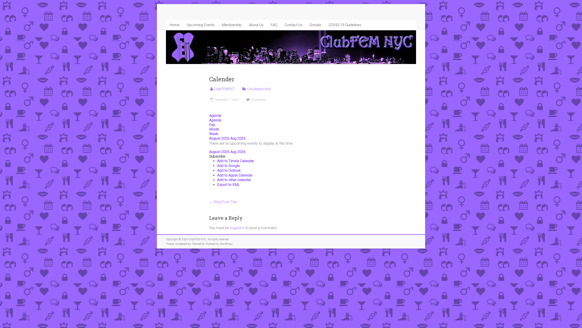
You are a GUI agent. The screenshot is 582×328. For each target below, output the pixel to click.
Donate (315, 25)
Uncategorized (259, 89)
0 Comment (258, 99)
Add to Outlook (229, 170)
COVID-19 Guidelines (345, 25)
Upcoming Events (201, 25)
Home (174, 25)
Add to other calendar (234, 180)
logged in (237, 228)
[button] (217, 156)
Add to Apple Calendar (235, 175)
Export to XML (228, 184)
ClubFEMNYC (224, 89)
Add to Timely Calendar (235, 161)
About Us (256, 25)
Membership (232, 25)
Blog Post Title (223, 202)
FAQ (274, 25)
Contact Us (293, 25)
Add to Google (228, 166)
